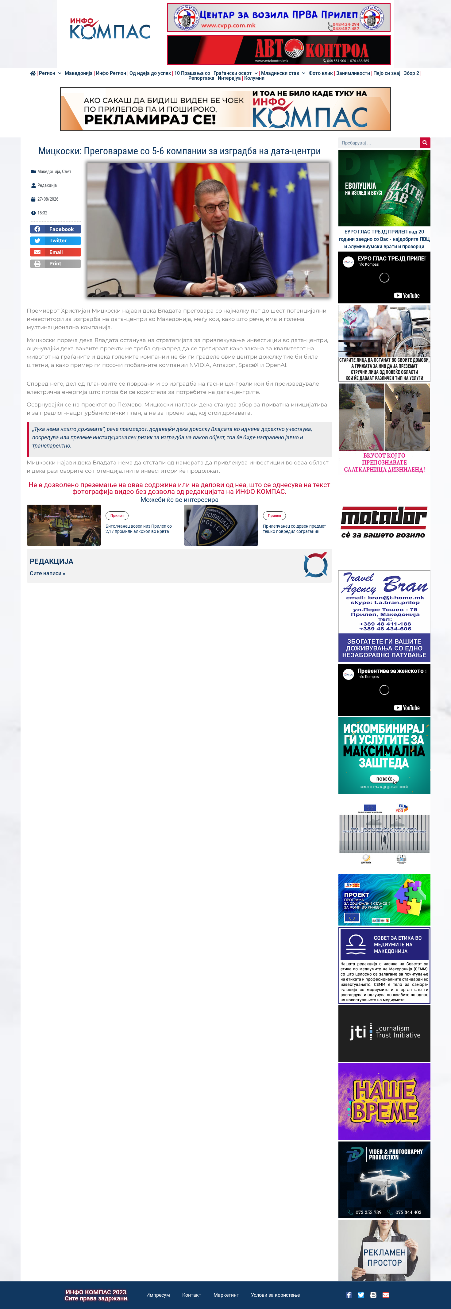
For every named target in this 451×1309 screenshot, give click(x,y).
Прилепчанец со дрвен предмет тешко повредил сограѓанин (294, 529)
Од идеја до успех (150, 73)
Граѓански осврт (233, 73)
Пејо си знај (386, 73)
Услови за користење (275, 1295)
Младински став (280, 73)
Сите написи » (47, 573)
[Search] (425, 142)
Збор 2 (411, 73)
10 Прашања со (192, 73)
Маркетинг (226, 1295)
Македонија (79, 73)
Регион (47, 73)
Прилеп (117, 516)
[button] (55, 229)
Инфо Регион (111, 73)
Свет (66, 171)
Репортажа (201, 78)
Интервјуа (229, 78)
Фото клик (321, 73)
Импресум (158, 1295)
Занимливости (353, 73)
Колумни (254, 78)
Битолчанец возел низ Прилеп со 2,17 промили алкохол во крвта (139, 529)
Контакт (191, 1295)
